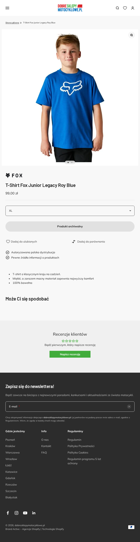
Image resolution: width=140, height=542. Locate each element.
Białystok (11, 497)
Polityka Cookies (78, 452)
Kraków (10, 446)
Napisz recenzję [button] (70, 354)
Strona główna (12, 22)
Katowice (11, 471)
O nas (45, 439)
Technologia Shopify (53, 529)
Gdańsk (10, 478)
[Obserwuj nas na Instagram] (16, 513)
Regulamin (74, 439)
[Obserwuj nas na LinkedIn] (34, 513)
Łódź (8, 465)
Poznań (10, 439)
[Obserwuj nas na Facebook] (7, 513)
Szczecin (10, 491)
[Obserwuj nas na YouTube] (25, 513)
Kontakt (46, 446)
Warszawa (12, 452)
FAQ (44, 452)
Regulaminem (12, 420)
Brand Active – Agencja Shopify (22, 529)
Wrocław (11, 459)
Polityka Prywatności (81, 446)
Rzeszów (11, 484)
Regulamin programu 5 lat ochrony (84, 461)
